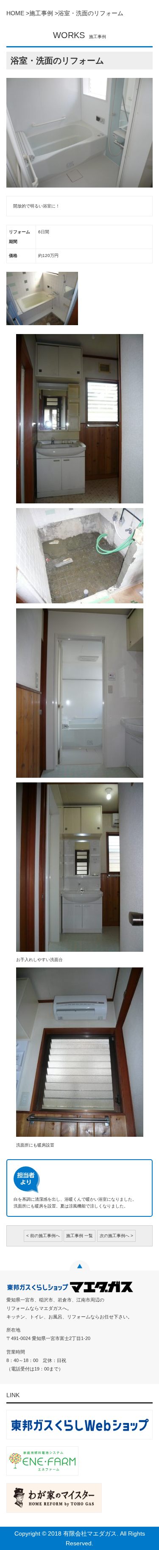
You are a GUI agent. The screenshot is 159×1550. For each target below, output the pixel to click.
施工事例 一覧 (79, 1235)
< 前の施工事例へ (43, 1235)
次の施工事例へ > (116, 1235)
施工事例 (41, 13)
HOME (15, 13)
